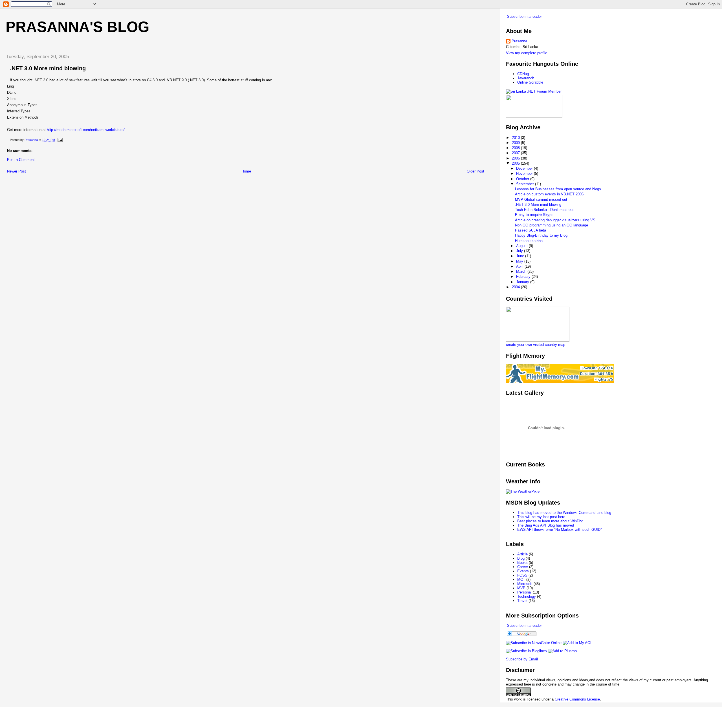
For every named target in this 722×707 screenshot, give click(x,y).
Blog (521, 558)
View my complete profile (526, 53)
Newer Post (16, 171)
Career (522, 567)
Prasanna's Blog (77, 27)
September (525, 184)
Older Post (475, 171)
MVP (521, 588)
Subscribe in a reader (524, 16)
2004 (516, 287)
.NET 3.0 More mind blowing (538, 204)
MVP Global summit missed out (541, 199)
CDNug (523, 74)
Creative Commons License (577, 699)
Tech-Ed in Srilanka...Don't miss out (544, 210)
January (523, 282)
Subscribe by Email (522, 659)
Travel (522, 601)
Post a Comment (21, 160)
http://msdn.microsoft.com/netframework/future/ (86, 130)
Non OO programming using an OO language (551, 225)
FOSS (522, 575)
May (520, 261)
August (522, 246)
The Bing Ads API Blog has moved (545, 525)
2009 (516, 143)
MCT (521, 579)
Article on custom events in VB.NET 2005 (549, 194)
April (520, 266)
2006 (516, 158)
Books (522, 562)
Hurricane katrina (529, 241)
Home (246, 171)
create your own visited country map (535, 344)
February (524, 276)
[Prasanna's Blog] (534, 643)
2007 (516, 153)
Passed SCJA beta (530, 230)
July (520, 251)
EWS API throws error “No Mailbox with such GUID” (559, 529)
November (525, 173)
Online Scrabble (530, 82)
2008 (516, 148)
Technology (526, 596)
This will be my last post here (541, 517)
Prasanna (519, 41)
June (520, 256)
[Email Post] (59, 139)
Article (522, 554)
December (525, 168)
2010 (516, 138)
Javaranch (525, 78)
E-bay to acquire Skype (534, 215)
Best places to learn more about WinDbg (550, 521)
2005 (516, 163)
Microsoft (524, 584)
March (521, 271)
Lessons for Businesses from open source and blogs (558, 189)
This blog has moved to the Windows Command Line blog (564, 512)
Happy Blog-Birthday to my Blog (541, 235)
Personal (524, 592)
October (523, 179)
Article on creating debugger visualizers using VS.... (557, 220)
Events (523, 571)
